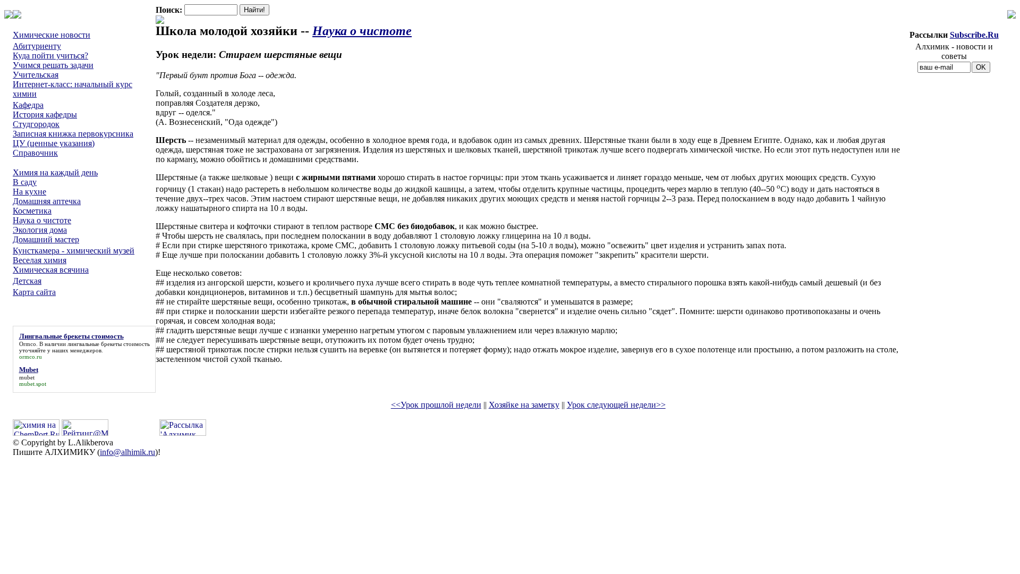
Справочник (35, 152)
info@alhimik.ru (127, 452)
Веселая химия (39, 260)
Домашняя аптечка (47, 201)
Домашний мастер (46, 239)
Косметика (32, 210)
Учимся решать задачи (53, 65)
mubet (27, 377)
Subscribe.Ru (974, 34)
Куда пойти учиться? (50, 55)
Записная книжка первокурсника (73, 133)
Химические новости (51, 34)
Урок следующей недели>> (616, 404)
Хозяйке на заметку (524, 404)
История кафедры (45, 114)
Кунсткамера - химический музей (73, 250)
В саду (25, 182)
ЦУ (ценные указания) (54, 143)
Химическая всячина (51, 269)
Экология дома (40, 229)
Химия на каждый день (55, 172)
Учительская (35, 74)
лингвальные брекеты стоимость (108, 344)
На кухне (29, 191)
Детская (27, 280)
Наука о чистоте (42, 220)
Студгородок (36, 124)
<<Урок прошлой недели (436, 404)
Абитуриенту (37, 45)
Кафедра (28, 104)
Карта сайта (34, 292)
